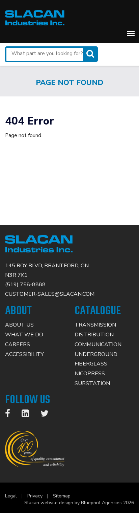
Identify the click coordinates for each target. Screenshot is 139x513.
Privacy (35, 496)
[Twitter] (47, 415)
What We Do (24, 334)
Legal (11, 496)
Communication (98, 344)
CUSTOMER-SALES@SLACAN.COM (49, 294)
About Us (19, 325)
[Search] (91, 54)
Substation (92, 383)
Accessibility (24, 354)
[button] (131, 33)
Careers (17, 344)
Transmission (95, 325)
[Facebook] (11, 415)
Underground (96, 354)
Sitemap (62, 496)
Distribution (94, 334)
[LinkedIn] (29, 415)
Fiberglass (91, 363)
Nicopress (90, 373)
